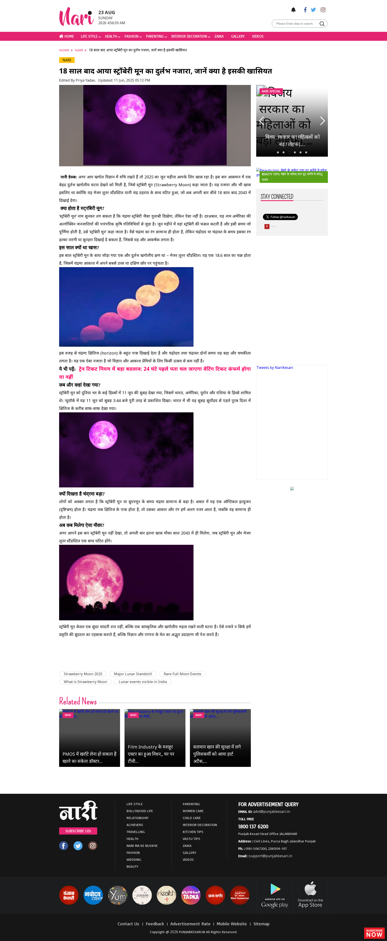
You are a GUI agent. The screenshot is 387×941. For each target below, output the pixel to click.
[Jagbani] (215, 903)
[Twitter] (312, 9)
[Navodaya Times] (93, 903)
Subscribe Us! (78, 830)
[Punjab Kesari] (69, 903)
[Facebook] (303, 9)
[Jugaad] (142, 903)
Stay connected (277, 197)
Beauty (132, 866)
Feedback (155, 923)
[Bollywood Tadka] (191, 903)
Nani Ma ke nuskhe (142, 845)
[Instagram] (321, 9)
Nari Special (271, 91)
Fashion (131, 36)
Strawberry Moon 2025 (83, 673)
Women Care (193, 811)
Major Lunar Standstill (133, 673)
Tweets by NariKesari (274, 367)
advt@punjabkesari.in (271, 811)
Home (64, 50)
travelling (136, 831)
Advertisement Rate (190, 923)
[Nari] (78, 819)
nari (79, 50)
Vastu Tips (191, 838)
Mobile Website (232, 923)
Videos (258, 36)
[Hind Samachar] (239, 903)
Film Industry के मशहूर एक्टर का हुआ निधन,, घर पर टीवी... (151, 754)
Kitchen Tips (193, 831)
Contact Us (129, 923)
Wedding (134, 859)
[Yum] (117, 903)
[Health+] (166, 903)
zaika (219, 36)
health (111, 36)
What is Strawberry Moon (85, 681)
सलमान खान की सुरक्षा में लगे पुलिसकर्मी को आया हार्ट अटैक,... (217, 754)
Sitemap (261, 923)
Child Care (192, 818)
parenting (155, 36)
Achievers (135, 824)
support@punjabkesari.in (270, 855)
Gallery (238, 36)
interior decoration (189, 36)
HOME (68, 36)
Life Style (89, 36)
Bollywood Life (140, 811)
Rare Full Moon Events (182, 673)
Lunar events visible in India (143, 681)
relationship (137, 818)
